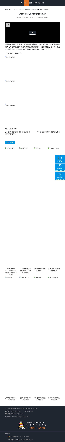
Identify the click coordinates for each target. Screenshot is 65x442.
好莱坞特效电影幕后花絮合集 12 (51, 132)
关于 (39, 3)
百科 (26, 3)
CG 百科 (19, 9)
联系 (43, 3)
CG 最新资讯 (26, 9)
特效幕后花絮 (13, 129)
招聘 (35, 3)
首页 (22, 3)
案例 (30, 3)
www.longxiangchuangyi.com (20, 417)
